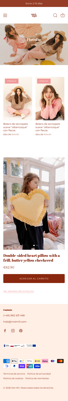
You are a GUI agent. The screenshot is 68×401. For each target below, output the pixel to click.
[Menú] (5, 15)
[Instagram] (13, 330)
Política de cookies (13, 378)
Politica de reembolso (37, 378)
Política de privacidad (39, 374)
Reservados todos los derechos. (37, 388)
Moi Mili (15, 388)
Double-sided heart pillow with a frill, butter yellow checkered (31, 258)
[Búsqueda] (55, 16)
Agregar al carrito (34, 278)
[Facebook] (5, 330)
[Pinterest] (20, 330)
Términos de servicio (14, 374)
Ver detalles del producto (18, 291)
